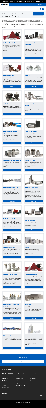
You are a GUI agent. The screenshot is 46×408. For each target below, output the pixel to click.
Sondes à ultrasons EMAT (31, 131)
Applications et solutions (7, 373)
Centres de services (33, 378)
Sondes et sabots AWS (8, 75)
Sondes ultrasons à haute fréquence (12, 160)
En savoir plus (12, 58)
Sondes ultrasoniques (8, 9)
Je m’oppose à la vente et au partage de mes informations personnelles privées (33, 406)
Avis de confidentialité (13, 406)
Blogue (3, 376)
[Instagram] (40, 396)
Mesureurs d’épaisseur (19, 378)
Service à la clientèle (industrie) (34, 376)
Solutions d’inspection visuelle (20, 385)
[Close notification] (45, 1)
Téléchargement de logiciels (34, 380)
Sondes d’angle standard (31, 274)
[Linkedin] (41, 396)
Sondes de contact (7, 104)
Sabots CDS (27, 75)
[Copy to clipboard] (41, 9)
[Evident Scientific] (4, 4)
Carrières (4, 385)
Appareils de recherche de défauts (21, 373)
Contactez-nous (23, 361)
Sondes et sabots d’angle (9, 43)
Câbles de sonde (7, 335)
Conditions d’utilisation (5, 406)
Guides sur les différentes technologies (35, 373)
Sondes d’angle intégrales (9, 218)
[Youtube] (43, 396)
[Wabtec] (40, 4)
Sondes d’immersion (30, 160)
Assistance (4, 380)
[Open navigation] (45, 4)
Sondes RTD (27, 247)
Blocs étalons (28, 304)
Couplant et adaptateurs (31, 335)
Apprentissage (5, 378)
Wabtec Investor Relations (7, 390)
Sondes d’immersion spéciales (10, 187)
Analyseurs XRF (18, 383)
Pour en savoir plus (39, 1)
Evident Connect (5, 383)
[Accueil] (2, 9)
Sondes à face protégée (9, 247)
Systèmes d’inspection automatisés (21, 376)
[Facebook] (38, 396)
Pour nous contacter (38, 14)
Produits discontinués (33, 383)
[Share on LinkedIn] (43, 9)
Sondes (17, 380)
